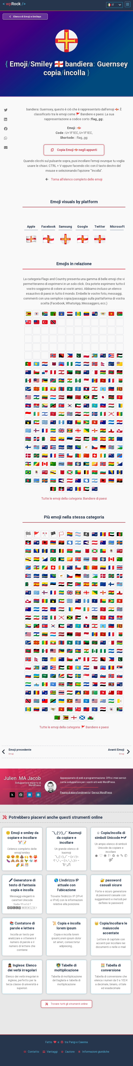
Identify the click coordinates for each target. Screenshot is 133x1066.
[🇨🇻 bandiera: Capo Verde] (61, 447)
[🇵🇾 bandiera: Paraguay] (45, 364)
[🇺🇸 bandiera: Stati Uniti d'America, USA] (119, 322)
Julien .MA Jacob (22, 778)
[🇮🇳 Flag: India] (61, 414)
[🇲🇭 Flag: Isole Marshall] (28, 389)
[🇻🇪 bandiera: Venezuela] (86, 314)
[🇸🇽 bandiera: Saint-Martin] (28, 347)
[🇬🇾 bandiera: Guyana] (86, 422)
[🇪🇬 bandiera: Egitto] (78, 439)
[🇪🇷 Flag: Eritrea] (95, 439)
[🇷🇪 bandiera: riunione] (61, 364)
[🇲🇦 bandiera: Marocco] (78, 397)
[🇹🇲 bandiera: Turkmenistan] (28, 339)
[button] (127, 4)
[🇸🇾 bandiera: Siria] (36, 347)
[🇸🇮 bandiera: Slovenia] (45, 355)
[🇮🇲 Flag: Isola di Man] (53, 414)
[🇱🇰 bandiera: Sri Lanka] (119, 389)
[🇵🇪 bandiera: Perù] (53, 372)
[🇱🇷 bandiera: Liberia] (28, 397)
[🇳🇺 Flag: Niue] (119, 364)
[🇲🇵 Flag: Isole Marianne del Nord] (78, 389)
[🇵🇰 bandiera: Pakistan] (78, 355)
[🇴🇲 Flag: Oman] (36, 372)
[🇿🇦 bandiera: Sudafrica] (45, 314)
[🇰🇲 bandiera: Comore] (45, 405)
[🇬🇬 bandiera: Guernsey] (95, 430)
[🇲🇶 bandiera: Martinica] (70, 372)
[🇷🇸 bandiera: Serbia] (61, 347)
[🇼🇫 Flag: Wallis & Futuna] (28, 322)
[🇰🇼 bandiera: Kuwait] (78, 405)
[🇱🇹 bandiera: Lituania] (45, 397)
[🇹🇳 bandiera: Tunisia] (36, 339)
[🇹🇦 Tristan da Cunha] (53, 330)
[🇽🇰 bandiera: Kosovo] (61, 314)
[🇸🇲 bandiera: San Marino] (70, 339)
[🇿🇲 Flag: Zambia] (53, 314)
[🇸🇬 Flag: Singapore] (28, 355)
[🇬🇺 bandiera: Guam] (70, 422)
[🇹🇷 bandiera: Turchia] (45, 322)
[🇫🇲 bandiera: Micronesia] (28, 430)
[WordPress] (38, 794)
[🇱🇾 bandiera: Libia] (70, 397)
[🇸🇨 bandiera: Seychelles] (103, 347)
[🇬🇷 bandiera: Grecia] (45, 422)
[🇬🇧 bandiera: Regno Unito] (61, 430)
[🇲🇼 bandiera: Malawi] (119, 372)
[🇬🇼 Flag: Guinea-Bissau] (78, 422)
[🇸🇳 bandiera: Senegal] (78, 339)
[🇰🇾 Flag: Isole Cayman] (86, 405)
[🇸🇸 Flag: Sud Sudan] (103, 339)
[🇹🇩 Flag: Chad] (70, 330)
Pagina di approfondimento (75, 792)
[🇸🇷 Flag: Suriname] (95, 339)
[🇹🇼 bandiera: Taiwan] (70, 322)
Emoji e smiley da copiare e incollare (22, 838)
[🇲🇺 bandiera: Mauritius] (103, 372)
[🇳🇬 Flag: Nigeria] (70, 364)
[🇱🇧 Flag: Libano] (95, 389)
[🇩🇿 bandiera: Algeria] (45, 439)
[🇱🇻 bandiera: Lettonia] (61, 397)
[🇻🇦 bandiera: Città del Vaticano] (45, 330)
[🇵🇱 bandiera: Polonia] (86, 355)
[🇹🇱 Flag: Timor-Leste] (119, 330)
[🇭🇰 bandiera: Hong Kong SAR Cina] (95, 422)
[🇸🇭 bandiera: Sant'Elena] (36, 355)
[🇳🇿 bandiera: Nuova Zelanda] (28, 372)
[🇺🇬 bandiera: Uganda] (95, 322)
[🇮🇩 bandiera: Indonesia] (28, 414)
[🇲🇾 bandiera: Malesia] (36, 380)
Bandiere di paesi (74, 498)
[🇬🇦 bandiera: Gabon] (53, 430)
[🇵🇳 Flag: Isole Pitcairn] (103, 355)
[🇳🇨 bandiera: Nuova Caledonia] (61, 380)
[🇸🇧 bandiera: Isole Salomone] (95, 347)
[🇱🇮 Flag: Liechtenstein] (111, 389)
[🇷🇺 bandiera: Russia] (70, 347)
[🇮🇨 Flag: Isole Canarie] (119, 405)
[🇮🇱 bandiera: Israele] (45, 414)
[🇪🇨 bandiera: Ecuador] (61, 439)
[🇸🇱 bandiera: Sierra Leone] (61, 339)
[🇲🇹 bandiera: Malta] (95, 372)
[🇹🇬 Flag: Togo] (86, 330)
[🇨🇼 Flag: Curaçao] (70, 447)
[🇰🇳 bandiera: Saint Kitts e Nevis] (53, 405)
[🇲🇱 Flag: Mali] (45, 389)
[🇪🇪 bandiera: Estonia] (70, 439)
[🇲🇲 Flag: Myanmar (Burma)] (53, 389)
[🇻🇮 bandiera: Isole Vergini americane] (103, 314)
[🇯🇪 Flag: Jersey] (111, 414)
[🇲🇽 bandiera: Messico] (28, 380)
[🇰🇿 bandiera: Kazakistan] (95, 405)
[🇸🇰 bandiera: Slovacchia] (53, 339)
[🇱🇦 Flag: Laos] (86, 389)
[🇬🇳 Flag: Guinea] (119, 414)
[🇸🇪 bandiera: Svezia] (119, 347)
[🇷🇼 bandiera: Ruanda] (78, 347)
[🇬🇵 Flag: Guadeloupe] (28, 422)
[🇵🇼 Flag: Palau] (36, 364)
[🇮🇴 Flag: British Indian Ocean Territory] (70, 414)
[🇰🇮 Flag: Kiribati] (36, 405)
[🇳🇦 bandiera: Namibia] (53, 380)
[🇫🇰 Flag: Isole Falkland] (45, 447)
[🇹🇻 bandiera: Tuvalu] (61, 322)
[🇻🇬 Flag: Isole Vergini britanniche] (95, 314)
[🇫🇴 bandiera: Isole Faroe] (36, 430)
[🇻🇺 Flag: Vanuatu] (119, 314)
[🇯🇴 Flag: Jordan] (95, 397)
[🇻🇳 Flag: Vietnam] (111, 314)
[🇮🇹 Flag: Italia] (103, 414)
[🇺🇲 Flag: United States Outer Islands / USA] (103, 322)
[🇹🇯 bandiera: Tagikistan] (103, 330)
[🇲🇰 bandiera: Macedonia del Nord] (36, 389)
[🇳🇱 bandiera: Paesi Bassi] (86, 364)
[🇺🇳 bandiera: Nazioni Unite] (111, 322)
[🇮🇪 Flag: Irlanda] (36, 414)
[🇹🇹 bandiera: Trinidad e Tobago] (53, 322)
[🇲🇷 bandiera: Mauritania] (78, 372)
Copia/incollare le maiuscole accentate (110, 928)
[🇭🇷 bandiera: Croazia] (119, 422)
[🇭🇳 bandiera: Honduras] (111, 422)
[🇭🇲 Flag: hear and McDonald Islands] (103, 422)
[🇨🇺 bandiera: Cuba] (53, 447)
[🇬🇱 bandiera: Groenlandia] (119, 430)
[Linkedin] (29, 794)
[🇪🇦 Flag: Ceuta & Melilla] (53, 439)
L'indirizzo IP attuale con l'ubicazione (66, 885)
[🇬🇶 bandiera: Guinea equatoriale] (36, 422)
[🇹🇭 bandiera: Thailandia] (95, 330)
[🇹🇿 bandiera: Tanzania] (78, 322)
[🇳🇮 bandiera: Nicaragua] (78, 364)
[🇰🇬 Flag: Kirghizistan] (119, 397)
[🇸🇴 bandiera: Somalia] (86, 339)
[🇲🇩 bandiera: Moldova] (95, 380)
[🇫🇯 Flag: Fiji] (36, 447)
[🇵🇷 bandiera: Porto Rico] (111, 355)
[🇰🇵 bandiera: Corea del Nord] (61, 405)
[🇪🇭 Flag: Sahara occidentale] (86, 439)
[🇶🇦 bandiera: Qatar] (53, 364)
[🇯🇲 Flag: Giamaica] (86, 397)
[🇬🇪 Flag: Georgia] (78, 430)
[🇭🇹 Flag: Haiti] (103, 405)
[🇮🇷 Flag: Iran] (86, 414)
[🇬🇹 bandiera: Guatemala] (61, 422)
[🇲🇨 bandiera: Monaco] (86, 380)
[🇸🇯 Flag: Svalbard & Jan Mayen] (53, 355)
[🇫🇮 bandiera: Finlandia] (28, 447)
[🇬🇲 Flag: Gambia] (28, 439)
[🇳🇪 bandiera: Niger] (70, 380)
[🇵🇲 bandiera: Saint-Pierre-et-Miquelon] (95, 355)
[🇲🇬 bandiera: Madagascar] (119, 380)
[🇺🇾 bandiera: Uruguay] (28, 330)
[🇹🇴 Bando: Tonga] (45, 339)
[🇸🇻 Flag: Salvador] (119, 339)
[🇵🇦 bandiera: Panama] (45, 372)
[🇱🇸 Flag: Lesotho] (36, 397)
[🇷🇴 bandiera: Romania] (53, 347)
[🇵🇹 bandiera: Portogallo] (28, 364)
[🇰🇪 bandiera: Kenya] (111, 397)
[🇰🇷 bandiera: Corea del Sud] (70, 405)
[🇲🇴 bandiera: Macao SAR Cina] (70, 389)
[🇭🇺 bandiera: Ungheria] (111, 405)
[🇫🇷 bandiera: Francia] (45, 430)
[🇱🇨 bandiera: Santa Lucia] (103, 389)
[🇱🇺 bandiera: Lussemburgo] (53, 397)
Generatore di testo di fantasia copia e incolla (22, 885)
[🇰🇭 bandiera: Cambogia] (28, 405)
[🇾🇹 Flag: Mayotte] (36, 314)
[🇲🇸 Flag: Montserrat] (86, 372)
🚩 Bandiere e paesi (74, 727)
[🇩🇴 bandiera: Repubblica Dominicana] (36, 439)
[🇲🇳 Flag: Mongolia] (61, 389)
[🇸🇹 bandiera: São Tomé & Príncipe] (111, 339)
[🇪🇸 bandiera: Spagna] (103, 439)
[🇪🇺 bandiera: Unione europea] (119, 439)
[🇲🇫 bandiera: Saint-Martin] (111, 380)
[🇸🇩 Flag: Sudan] (111, 347)
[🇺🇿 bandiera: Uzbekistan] (36, 330)
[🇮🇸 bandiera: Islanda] (95, 414)
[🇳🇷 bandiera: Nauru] (111, 364)
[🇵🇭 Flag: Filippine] (70, 355)
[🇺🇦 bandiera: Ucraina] (86, 322)
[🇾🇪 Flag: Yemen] (70, 314)
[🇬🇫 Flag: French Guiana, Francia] (86, 430)
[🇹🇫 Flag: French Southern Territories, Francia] (78, 330)
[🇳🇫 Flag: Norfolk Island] (78, 380)
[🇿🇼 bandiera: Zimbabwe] (28, 314)
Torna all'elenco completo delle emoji (76, 179)
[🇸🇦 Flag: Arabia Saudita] (86, 347)
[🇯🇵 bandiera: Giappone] (103, 397)
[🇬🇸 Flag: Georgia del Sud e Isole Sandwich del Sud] (53, 422)
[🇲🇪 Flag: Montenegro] (103, 380)
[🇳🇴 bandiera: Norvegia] (95, 364)
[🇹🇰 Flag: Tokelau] (111, 330)
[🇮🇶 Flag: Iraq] (78, 414)
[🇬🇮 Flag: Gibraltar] (111, 430)
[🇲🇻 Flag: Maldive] (111, 372)
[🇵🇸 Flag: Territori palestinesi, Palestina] (119, 355)
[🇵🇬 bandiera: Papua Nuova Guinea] (61, 355)
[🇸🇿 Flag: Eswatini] (45, 347)
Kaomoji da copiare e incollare (66, 838)
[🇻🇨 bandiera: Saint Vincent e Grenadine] (78, 314)
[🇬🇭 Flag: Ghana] (103, 430)
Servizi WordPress (102, 792)
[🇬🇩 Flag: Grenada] (70, 430)
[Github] (21, 794)
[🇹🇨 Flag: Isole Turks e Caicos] (61, 330)
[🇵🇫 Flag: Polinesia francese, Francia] (61, 372)
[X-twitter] (12, 794)
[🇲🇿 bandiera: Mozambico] (45, 380)
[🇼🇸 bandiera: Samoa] (36, 322)
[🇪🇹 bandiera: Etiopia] (111, 439)
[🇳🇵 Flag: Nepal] (103, 364)
